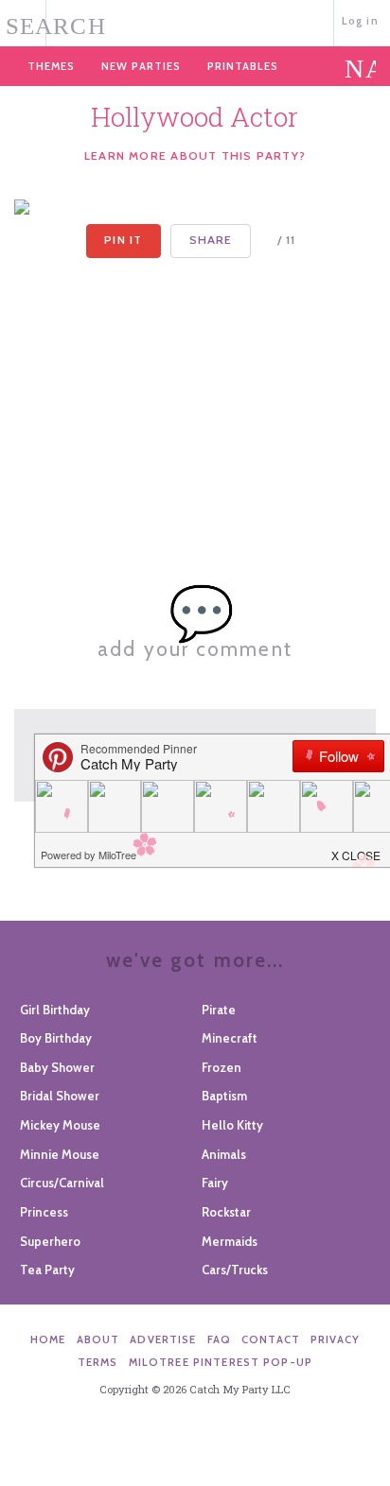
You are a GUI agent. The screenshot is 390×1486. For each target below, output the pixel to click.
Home (48, 1339)
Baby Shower (57, 1067)
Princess (44, 1211)
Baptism (224, 1095)
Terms (98, 1362)
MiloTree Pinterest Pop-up (220, 1362)
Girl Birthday (55, 1009)
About (98, 1339)
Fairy (215, 1182)
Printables (242, 66)
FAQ (219, 1339)
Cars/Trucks (235, 1269)
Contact (270, 1339)
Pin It (123, 240)
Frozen (221, 1067)
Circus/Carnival (62, 1182)
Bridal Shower (59, 1095)
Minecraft (229, 1037)
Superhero (50, 1241)
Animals (224, 1154)
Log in (360, 20)
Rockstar (226, 1211)
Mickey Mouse (60, 1124)
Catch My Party (194, 21)
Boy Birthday (56, 1037)
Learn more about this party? (195, 155)
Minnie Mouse (59, 1154)
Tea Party (47, 1269)
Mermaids (229, 1241)
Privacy (335, 1339)
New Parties (141, 66)
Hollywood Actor (194, 116)
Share (211, 240)
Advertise (163, 1339)
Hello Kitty (232, 1124)
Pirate (219, 1009)
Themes (51, 66)
